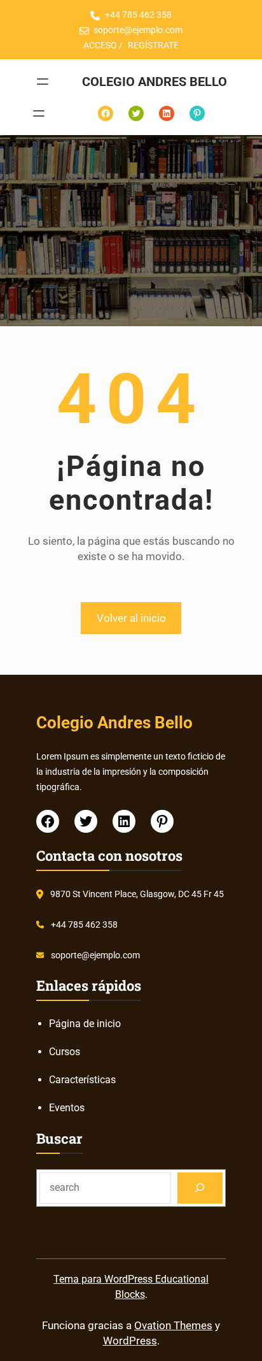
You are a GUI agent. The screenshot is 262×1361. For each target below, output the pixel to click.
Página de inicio (85, 1024)
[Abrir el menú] (42, 81)
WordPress (130, 1340)
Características (82, 1080)
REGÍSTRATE (153, 45)
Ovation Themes (173, 1325)
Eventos (67, 1108)
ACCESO (100, 45)
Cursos (64, 1052)
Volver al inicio (131, 618)
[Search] (200, 1188)
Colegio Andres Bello (154, 81)
